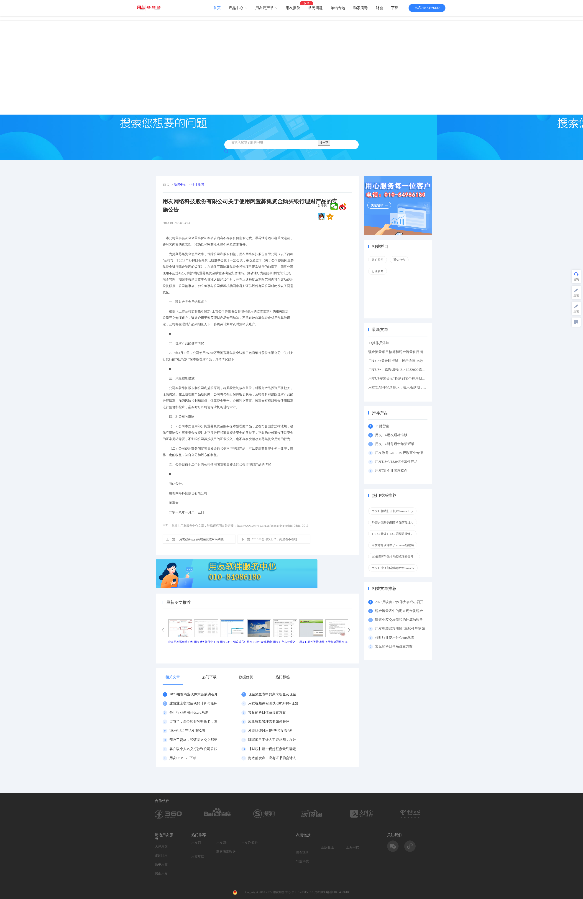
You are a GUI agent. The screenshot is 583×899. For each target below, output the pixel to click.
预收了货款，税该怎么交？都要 (193, 740)
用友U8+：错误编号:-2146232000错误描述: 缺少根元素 (409, 369)
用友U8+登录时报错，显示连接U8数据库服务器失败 (407, 361)
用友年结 (197, 856)
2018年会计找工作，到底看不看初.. (269, 539)
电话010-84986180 (427, 8)
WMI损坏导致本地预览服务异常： (394, 556)
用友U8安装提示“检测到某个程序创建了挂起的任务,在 (409, 378)
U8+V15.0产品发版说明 (187, 731)
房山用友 (161, 873)
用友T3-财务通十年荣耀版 (395, 444)
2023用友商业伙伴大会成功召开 (193, 694)
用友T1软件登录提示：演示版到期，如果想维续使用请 (409, 387)
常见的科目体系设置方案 (267, 712)
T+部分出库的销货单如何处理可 (393, 522)
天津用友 (161, 846)
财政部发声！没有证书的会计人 (272, 758)
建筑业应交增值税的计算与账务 (193, 703)
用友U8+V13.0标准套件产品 (396, 462)
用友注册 (302, 852)
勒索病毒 (360, 8)
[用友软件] (150, 8)
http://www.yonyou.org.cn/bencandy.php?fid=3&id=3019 (273, 525)
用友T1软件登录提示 (311, 641)
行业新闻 (197, 184)
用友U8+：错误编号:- (233, 641)
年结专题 (338, 8)
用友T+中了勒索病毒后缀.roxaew (393, 568)
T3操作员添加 (378, 343)
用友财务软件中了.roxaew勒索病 (393, 545)
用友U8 (221, 842)
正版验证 (327, 847)
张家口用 (161, 855)
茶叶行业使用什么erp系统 (188, 712)
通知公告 (399, 259)
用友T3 (196, 842)
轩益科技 (302, 861)
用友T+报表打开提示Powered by (392, 511)
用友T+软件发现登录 (259, 641)
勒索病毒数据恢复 (227, 851)
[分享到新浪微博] (342, 206)
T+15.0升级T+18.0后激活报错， (392, 533)
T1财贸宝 (382, 426)
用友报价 (293, 8)
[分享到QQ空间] (330, 216)
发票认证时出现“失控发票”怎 (270, 731)
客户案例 (378, 259)
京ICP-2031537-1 (303, 892)
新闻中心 (180, 184)
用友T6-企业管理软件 (391, 470)
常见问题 (315, 8)
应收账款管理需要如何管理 (268, 721)
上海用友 (352, 847)
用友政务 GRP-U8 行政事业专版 (399, 453)
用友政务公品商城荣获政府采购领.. (195, 539)
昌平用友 (161, 864)
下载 (394, 8)
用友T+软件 (249, 842)
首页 (217, 8)
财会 (379, 8)
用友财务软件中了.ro (206, 641)
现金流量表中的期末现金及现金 (272, 694)
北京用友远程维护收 (180, 641)
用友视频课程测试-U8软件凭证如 (273, 703)
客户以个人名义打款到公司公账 (193, 749)
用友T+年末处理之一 (285, 641)
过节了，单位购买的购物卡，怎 (193, 721)
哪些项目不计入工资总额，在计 (272, 740)
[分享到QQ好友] (321, 216)
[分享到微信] (334, 206)
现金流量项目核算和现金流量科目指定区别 (400, 352)
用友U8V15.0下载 (182, 758)
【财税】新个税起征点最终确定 (272, 749)
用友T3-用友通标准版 (391, 435)
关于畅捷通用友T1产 (337, 641)
